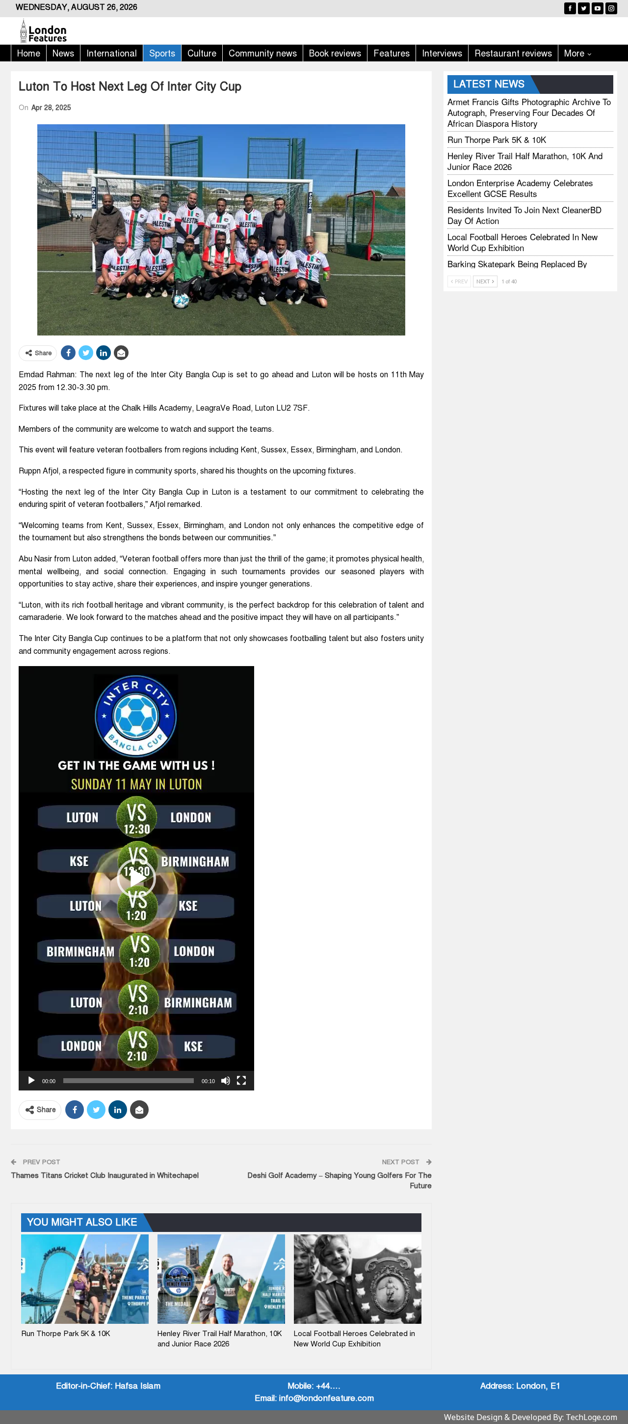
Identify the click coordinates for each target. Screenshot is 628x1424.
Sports (162, 53)
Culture (201, 53)
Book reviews (335, 53)
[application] (136, 878)
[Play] (31, 1081)
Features (391, 53)
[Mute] (226, 1081)
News (63, 53)
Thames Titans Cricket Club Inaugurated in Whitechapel (105, 1175)
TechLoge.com (591, 1417)
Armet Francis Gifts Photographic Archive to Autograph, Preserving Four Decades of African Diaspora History (529, 112)
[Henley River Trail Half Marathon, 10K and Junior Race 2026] (221, 1279)
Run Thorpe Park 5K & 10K (496, 139)
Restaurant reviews (513, 53)
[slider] (128, 1080)
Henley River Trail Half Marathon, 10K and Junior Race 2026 (524, 160)
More (574, 53)
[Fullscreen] (241, 1081)
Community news (263, 53)
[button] (136, 878)
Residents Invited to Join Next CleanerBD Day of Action (524, 214)
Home (28, 53)
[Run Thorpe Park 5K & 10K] (85, 1279)
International (111, 53)
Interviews (442, 53)
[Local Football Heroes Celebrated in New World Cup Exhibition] (357, 1279)
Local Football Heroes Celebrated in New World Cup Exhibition (522, 241)
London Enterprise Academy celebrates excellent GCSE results (520, 187)
